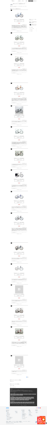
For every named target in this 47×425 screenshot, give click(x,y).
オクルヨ (16, 404)
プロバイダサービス (24, 413)
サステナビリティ (30, 412)
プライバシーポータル (25, 421)
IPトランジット (23, 416)
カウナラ (30, 404)
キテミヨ (23, 404)
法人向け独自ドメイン (24, 418)
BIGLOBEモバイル (8, 413)
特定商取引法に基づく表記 (8, 422)
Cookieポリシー (29, 421)
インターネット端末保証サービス (10, 417)
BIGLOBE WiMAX (8, 414)
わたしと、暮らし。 (21, 404)
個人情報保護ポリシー (21, 421)
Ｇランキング (13, 404)
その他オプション (8, 419)
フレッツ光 (23, 412)
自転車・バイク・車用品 (12, 385)
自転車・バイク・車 (11, 381)
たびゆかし (34, 404)
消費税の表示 (10, 421)
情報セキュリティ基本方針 (13, 422)
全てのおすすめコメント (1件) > (19, 52)
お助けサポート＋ (8, 416)
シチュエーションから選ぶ (31, 28)
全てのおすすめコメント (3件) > (19, 189)
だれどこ (14, 404)
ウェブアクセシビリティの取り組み (15, 421)
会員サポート (37, 412)
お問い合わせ (7, 421)
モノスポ (28, 404)
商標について (18, 422)
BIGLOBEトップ (20, 422)
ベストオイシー (26, 404)
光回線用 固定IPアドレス (24, 414)
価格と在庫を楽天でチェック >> (24, 24)
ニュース (30, 413)
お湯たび (18, 404)
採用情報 (30, 414)
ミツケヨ (32, 404)
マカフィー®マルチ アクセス (24, 417)
